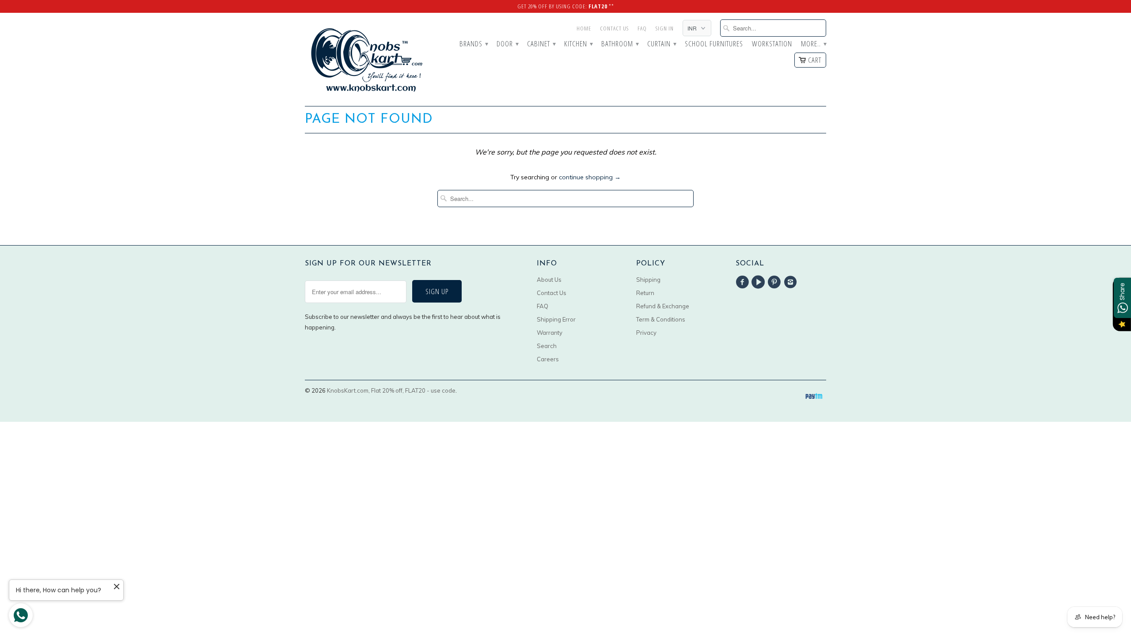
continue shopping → (590, 177)
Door (507, 44)
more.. (813, 44)
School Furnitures (714, 44)
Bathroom (619, 44)
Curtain (661, 44)
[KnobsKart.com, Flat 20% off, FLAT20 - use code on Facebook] (743, 282)
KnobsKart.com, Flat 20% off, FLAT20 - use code (391, 390)
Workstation (772, 44)
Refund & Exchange (662, 306)
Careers (548, 359)
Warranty (549, 332)
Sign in (665, 28)
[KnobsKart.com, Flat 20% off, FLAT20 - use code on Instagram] (792, 282)
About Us (549, 279)
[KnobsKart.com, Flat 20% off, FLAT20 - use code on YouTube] (759, 282)
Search (547, 345)
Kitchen (578, 44)
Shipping (648, 279)
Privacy (646, 332)
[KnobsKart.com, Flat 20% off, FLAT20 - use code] (367, 59)
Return (645, 292)
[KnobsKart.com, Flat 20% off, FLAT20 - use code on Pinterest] (776, 282)
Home (584, 28)
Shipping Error (556, 319)
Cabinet (541, 44)
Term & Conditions (660, 319)
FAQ (642, 28)
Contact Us (614, 28)
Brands (473, 44)
